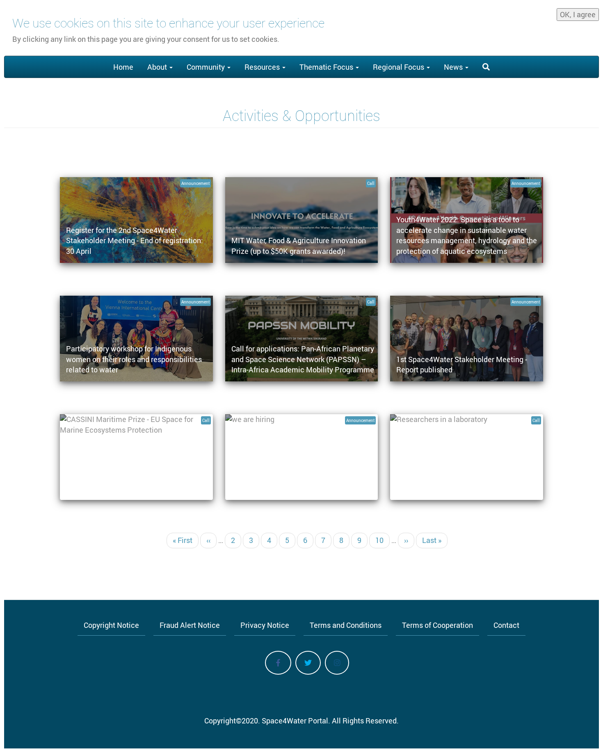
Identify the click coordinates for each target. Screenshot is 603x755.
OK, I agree (578, 14)
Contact (506, 625)
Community (206, 67)
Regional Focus (399, 67)
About (158, 67)
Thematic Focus (327, 67)
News (454, 67)
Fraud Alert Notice (190, 625)
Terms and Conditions (345, 625)
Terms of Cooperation (437, 625)
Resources (262, 67)
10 (382, 540)
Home (123, 67)
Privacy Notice (264, 625)
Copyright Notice (111, 625)
